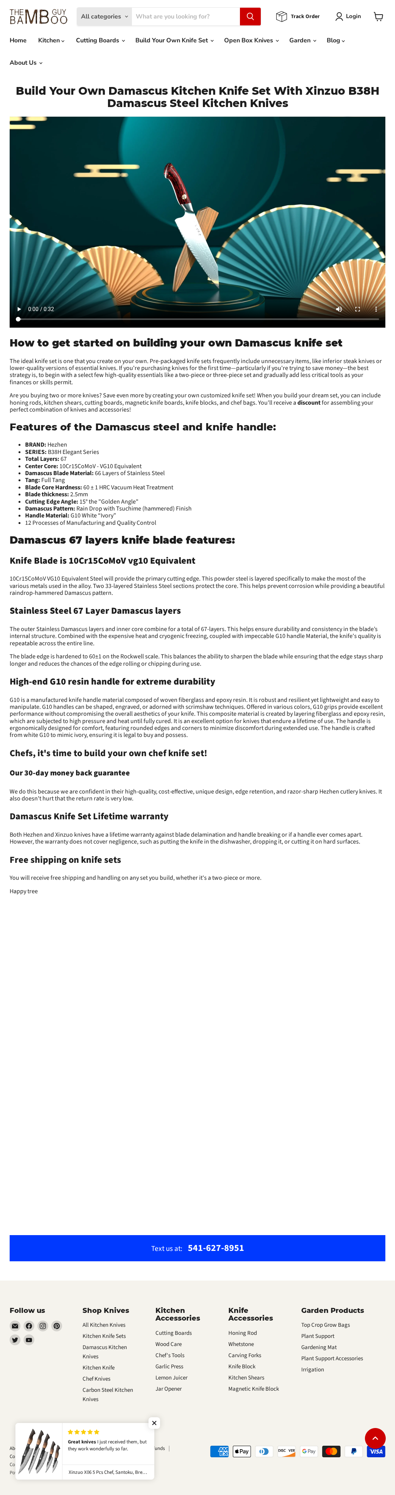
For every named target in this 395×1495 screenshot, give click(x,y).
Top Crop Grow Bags (325, 1325)
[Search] (250, 16)
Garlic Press (169, 1367)
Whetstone (241, 1344)
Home (18, 40)
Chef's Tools (169, 1355)
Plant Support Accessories (332, 1358)
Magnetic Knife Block (253, 1389)
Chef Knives (96, 1379)
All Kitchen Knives (104, 1325)
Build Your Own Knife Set (172, 40)
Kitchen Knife (99, 1368)
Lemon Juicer (171, 1378)
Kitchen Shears (246, 1378)
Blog (334, 40)
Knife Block (241, 1367)
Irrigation (312, 1370)
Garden (300, 40)
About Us (24, 63)
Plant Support (317, 1336)
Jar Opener (168, 1389)
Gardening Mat (319, 1347)
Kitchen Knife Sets (104, 1336)
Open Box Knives (249, 40)
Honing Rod (242, 1333)
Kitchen (49, 40)
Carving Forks (244, 1355)
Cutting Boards (98, 40)
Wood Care (168, 1344)
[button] (154, 1423)
